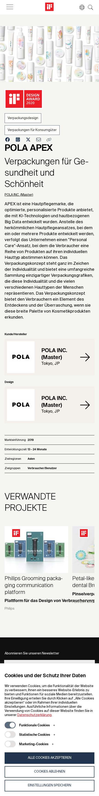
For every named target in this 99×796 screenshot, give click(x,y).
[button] (79, 7)
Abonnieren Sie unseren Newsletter (32, 653)
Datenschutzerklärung (34, 715)
